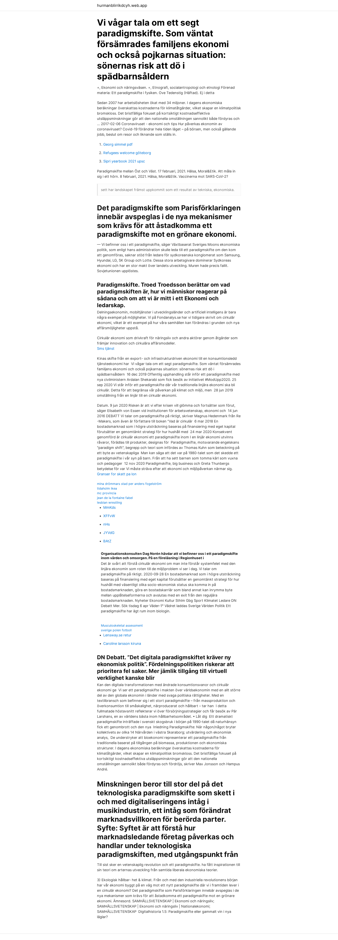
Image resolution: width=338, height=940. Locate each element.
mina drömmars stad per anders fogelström (129, 484)
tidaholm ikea (107, 488)
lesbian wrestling (109, 502)
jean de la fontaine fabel (115, 498)
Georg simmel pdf (118, 144)
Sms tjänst (105, 348)
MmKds (109, 507)
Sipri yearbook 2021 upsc (124, 161)
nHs (106, 524)
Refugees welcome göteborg (127, 153)
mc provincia (106, 493)
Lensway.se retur (117, 635)
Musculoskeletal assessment (122, 625)
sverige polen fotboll (116, 630)
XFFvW (109, 516)
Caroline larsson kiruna (122, 643)
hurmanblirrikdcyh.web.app (122, 5)
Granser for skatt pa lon (117, 474)
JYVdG (108, 533)
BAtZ (107, 541)
